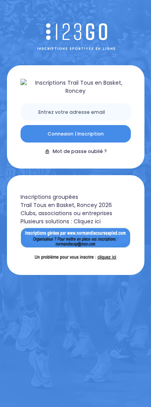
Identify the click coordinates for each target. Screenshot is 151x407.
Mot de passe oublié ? (80, 151)
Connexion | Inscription (76, 133)
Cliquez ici (87, 221)
